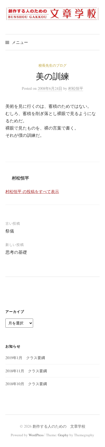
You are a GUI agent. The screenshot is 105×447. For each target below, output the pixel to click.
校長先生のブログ (52, 65)
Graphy (63, 434)
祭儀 (9, 231)
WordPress (36, 434)
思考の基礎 (16, 252)
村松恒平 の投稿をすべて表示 (32, 191)
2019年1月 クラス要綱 (25, 357)
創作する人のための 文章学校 (59, 426)
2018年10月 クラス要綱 (26, 383)
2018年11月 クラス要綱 (26, 370)
